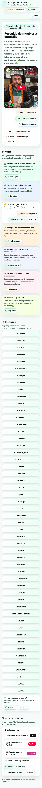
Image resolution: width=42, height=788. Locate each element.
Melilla (21, 550)
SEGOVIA (21, 592)
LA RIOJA (21, 501)
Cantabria (21, 417)
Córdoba (21, 445)
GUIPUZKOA (21, 459)
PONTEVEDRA (21, 578)
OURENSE (21, 571)
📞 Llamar (34, 16)
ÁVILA (21, 683)
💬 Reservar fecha (12, 265)
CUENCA (21, 410)
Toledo (21, 641)
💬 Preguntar (10, 311)
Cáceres (21, 438)
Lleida (21, 522)
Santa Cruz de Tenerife (21, 613)
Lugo (21, 529)
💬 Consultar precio (12, 241)
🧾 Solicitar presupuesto (15, 10)
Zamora (21, 676)
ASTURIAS (21, 347)
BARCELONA (21, 368)
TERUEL (21, 627)
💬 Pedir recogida (12, 177)
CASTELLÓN (21, 396)
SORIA (21, 599)
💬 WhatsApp (33, 10)
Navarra (21, 564)
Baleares (21, 382)
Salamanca (21, 606)
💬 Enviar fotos (11, 196)
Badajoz (21, 375)
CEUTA (21, 403)
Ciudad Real (21, 424)
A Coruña (21, 333)
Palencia (21, 585)
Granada (21, 473)
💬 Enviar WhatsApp (17, 219)
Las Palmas (21, 515)
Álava (21, 691)
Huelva (21, 487)
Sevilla (21, 620)
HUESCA (21, 480)
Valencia (21, 648)
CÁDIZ (21, 431)
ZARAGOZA (21, 669)
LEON (21, 508)
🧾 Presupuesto (11, 289)
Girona (21, 466)
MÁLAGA (21, 557)
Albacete (21, 354)
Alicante (21, 361)
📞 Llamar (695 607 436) (27, 124)
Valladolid (21, 655)
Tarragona (21, 634)
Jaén (21, 494)
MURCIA (21, 543)
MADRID (21, 536)
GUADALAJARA (21, 452)
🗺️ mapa (29, 772)
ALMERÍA (21, 340)
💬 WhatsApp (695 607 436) (26, 118)
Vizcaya (21, 662)
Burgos (21, 389)
